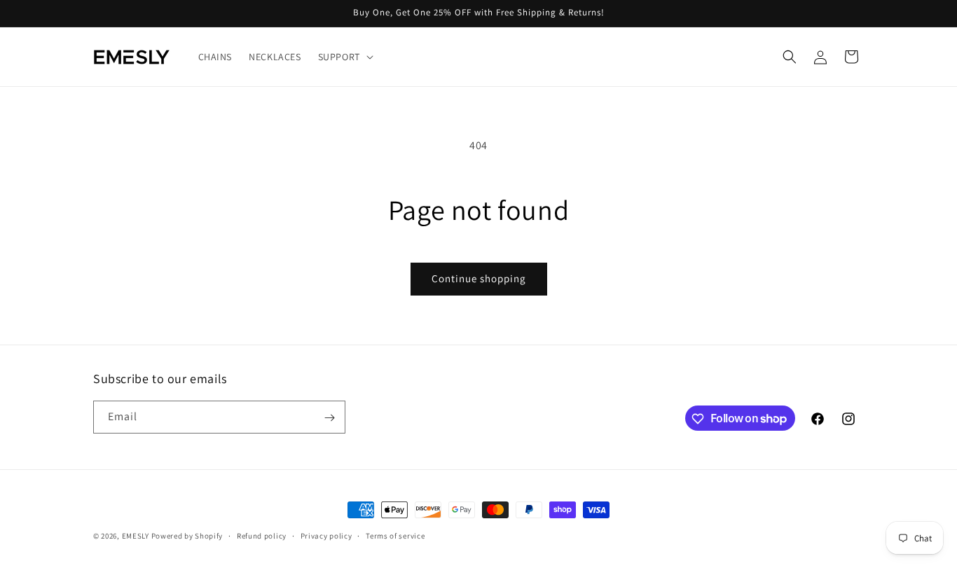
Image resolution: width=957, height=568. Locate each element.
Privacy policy (326, 535)
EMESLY (135, 536)
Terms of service (395, 535)
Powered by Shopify (187, 536)
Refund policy (262, 535)
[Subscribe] (329, 417)
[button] (344, 56)
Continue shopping (479, 278)
